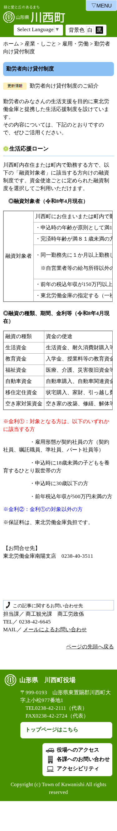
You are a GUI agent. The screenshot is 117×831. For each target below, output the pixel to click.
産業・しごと (40, 44)
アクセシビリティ (77, 768)
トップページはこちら (51, 730)
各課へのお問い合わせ (83, 759)
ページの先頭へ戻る (90, 647)
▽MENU (101, 6)
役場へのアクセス (77, 750)
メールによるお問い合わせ (55, 630)
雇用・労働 (75, 44)
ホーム (11, 44)
